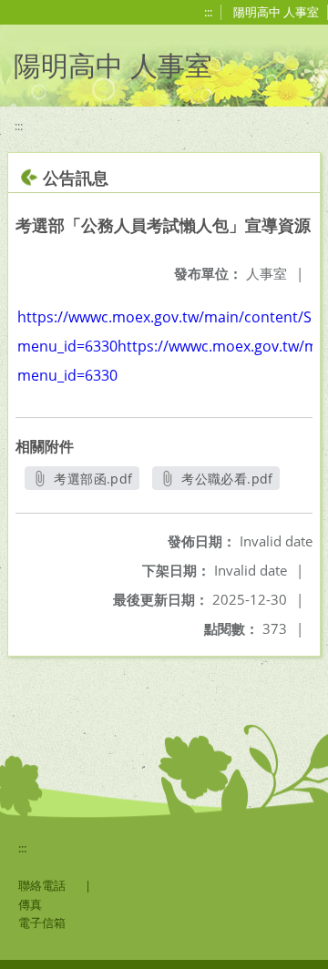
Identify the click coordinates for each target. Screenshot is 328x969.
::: (208, 12)
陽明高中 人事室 (276, 12)
